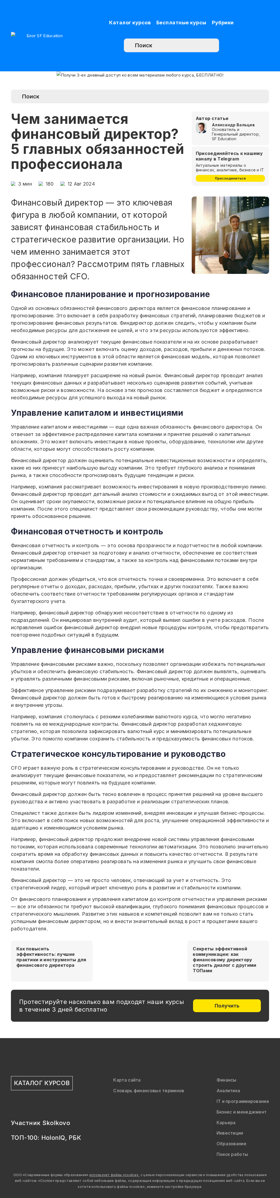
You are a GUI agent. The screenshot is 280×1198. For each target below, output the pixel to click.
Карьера (226, 1122)
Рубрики (223, 22)
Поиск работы (232, 1154)
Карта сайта (127, 1080)
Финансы (227, 1080)
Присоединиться (230, 178)
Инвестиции (230, 1133)
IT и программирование (243, 1101)
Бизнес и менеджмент (242, 1112)
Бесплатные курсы (181, 22)
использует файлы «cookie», (114, 1175)
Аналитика (228, 1090)
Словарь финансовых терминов (148, 1090)
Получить (227, 1006)
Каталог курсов (130, 22)
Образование (231, 1143)
